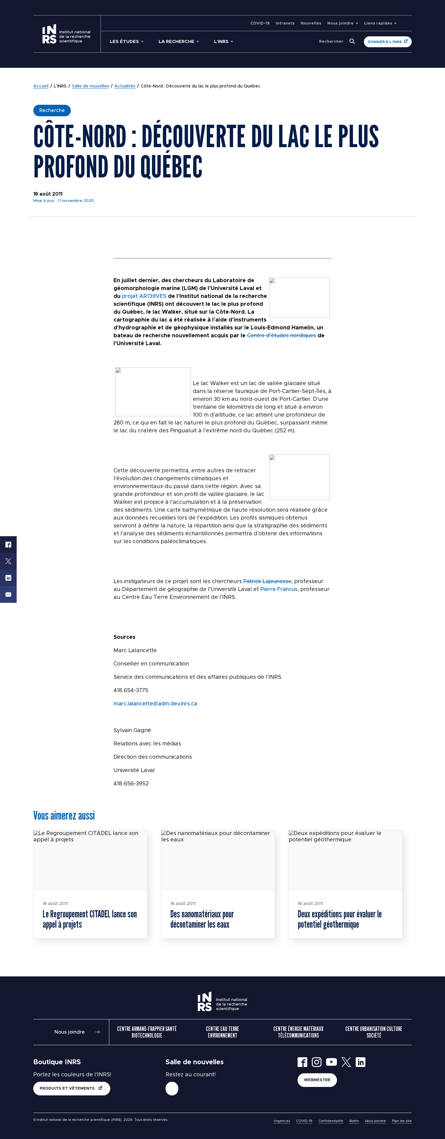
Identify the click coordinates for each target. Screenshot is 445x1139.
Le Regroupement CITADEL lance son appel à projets (90, 919)
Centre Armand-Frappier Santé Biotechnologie (147, 1032)
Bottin (354, 1121)
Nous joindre (340, 23)
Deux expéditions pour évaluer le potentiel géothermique (340, 919)
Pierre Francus (279, 589)
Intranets (285, 23)
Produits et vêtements (68, 1089)
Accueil (40, 86)
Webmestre (317, 1080)
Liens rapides (378, 23)
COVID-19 (260, 23)
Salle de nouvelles (90, 86)
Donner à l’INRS (385, 42)
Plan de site (402, 1121)
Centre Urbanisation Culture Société (373, 1032)
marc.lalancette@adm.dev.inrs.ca (155, 704)
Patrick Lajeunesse (267, 581)
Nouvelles (311, 23)
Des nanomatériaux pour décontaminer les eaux (202, 919)
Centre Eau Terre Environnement (222, 1032)
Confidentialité (330, 1121)
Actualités (124, 86)
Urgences (282, 1121)
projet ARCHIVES (144, 296)
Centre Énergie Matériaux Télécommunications (298, 1032)
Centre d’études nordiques (281, 335)
